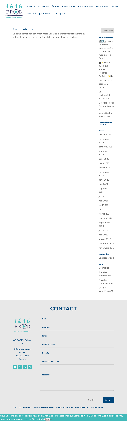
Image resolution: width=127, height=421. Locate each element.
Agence (31, 6)
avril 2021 (103, 205)
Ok (47, 419)
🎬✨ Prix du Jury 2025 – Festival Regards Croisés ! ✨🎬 (106, 69)
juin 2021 (103, 196)
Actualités (43, 6)
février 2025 (105, 168)
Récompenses (85, 6)
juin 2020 (103, 230)
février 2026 (105, 134)
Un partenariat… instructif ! (105, 95)
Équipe (55, 6)
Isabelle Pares (47, 407)
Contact (115, 6)
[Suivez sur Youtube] (15, 367)
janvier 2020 (105, 239)
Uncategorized (106, 258)
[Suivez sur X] (25, 367)
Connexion (104, 268)
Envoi (107, 400)
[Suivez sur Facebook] (20, 367)
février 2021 (104, 214)
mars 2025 (104, 163)
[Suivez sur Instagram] (30, 367)
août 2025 (104, 159)
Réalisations (68, 6)
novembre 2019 (106, 248)
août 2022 (104, 180)
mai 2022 (103, 184)
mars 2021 (104, 209)
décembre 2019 (106, 243)
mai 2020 (103, 235)
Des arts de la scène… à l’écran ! (105, 83)
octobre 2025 (105, 147)
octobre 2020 (105, 218)
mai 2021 (103, 201)
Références (102, 6)
